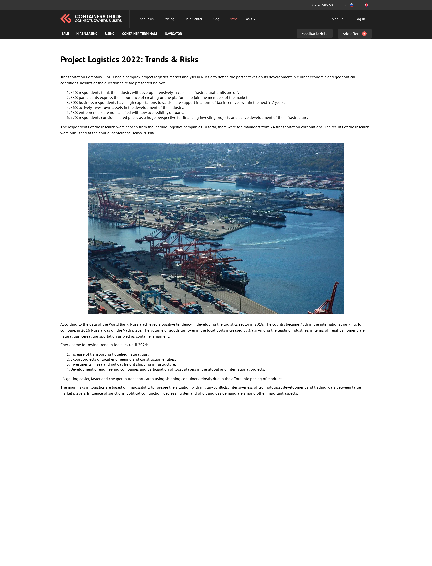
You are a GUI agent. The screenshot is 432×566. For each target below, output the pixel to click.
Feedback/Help (315, 33)
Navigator (173, 33)
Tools (248, 19)
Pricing (169, 19)
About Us (147, 19)
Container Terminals (140, 33)
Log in (360, 19)
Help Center (193, 19)
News (234, 19)
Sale (65, 33)
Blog (216, 19)
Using (110, 33)
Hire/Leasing (87, 33)
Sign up (338, 19)
